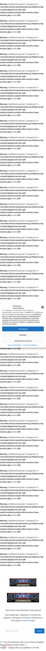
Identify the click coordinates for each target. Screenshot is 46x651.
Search (39, 631)
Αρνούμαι (23, 335)
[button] (43, 307)
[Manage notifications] (4, 647)
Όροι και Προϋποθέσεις (15, 345)
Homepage (30, 620)
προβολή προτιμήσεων (23, 341)
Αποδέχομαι (23, 329)
